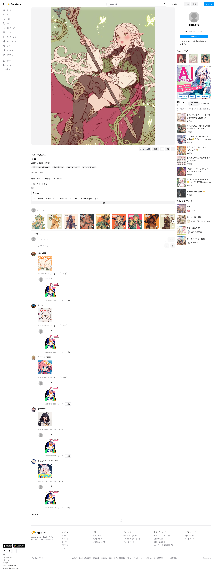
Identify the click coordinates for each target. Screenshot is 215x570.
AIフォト (65, 550)
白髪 (41, 172)
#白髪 (33, 179)
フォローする (194, 36)
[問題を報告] (57, 273)
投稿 (194, 4)
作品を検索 (97, 547)
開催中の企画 (158, 550)
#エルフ (40, 179)
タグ (63, 560)
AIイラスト (66, 547)
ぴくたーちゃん (7, 557)
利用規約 (5, 563)
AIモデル (65, 557)
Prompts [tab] (36, 193)
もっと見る (204, 103)
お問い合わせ (7, 560)
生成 (187, 4)
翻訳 (32, 188)
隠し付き (43, 246)
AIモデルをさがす (99, 553)
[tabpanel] (103, 200)
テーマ (64, 553)
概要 (4, 555)
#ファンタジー (59, 179)
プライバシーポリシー (9, 565)
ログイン (209, 4)
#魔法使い (48, 179)
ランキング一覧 (128, 553)
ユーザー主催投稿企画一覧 (163, 557)
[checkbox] (38, 246)
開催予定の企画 (159, 553)
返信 (64, 274)
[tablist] (36, 193)
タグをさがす (97, 550)
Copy (103, 203)
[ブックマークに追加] (162, 149)
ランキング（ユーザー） (132, 550)
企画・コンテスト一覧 (162, 547)
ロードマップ (189, 550)
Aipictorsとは (190, 547)
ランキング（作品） (130, 547)
